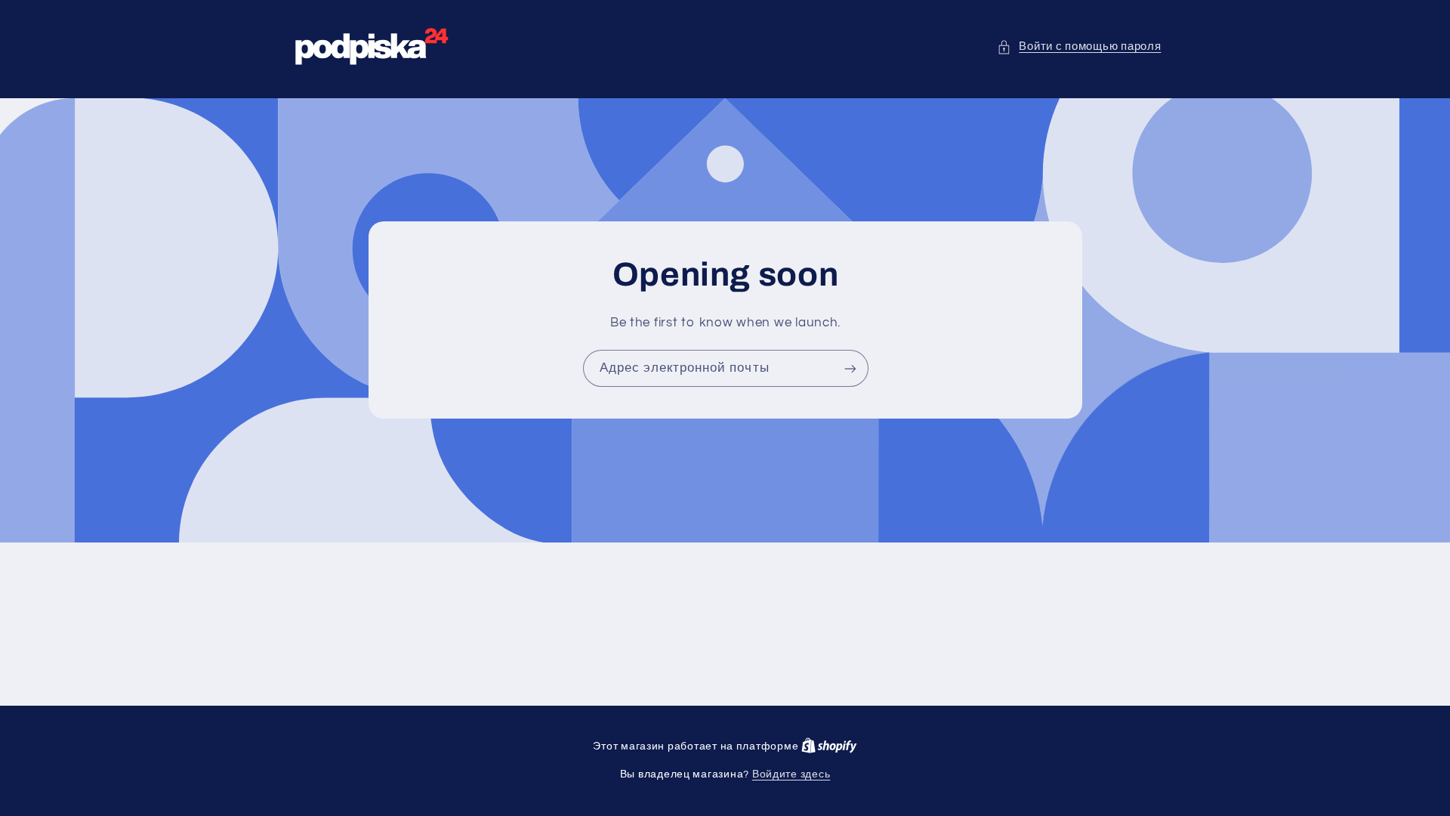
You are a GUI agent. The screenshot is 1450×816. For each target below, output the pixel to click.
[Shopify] (829, 746)
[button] (1079, 47)
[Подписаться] (849, 368)
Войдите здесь (791, 774)
